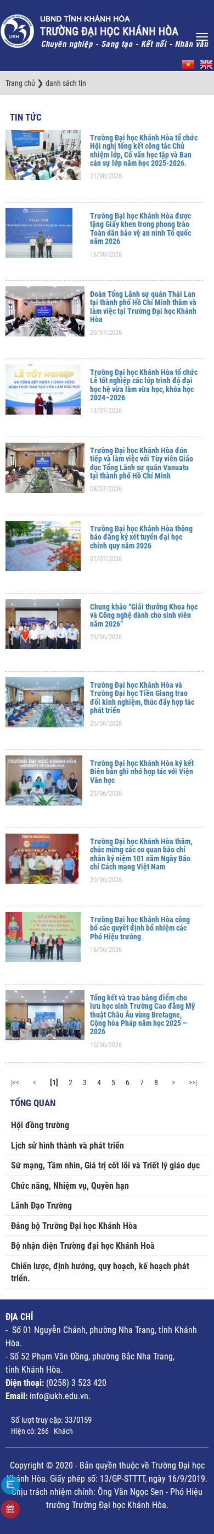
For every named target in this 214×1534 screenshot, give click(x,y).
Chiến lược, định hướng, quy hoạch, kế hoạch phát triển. (100, 1272)
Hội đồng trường (40, 1125)
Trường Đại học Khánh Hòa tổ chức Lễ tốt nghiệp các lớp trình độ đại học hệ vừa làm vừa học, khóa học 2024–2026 (144, 385)
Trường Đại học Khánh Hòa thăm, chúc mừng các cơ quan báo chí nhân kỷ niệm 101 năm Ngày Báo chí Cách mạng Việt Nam (141, 854)
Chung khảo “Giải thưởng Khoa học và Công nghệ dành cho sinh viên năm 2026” (144, 615)
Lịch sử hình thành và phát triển (67, 1145)
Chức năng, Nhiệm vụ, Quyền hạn (70, 1186)
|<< (15, 1082)
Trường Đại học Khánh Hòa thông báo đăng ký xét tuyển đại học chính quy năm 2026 (141, 537)
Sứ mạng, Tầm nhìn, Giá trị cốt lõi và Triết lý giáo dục (105, 1165)
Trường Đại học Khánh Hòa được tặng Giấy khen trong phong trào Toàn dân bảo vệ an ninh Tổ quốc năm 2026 (140, 228)
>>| (193, 1082)
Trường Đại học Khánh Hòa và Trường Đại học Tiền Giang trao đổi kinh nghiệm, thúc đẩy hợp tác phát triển (142, 698)
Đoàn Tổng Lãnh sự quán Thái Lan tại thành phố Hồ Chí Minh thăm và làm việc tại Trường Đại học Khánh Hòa (143, 307)
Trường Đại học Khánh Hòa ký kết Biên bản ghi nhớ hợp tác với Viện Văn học (142, 772)
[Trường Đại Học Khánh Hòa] (105, 28)
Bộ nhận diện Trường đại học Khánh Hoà (83, 1246)
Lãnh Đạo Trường (41, 1205)
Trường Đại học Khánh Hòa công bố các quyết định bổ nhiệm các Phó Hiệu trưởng (140, 928)
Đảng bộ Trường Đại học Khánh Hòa (74, 1226)
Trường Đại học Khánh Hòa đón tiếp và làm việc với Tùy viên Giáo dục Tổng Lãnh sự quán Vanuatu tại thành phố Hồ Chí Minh (141, 463)
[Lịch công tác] (10, 1509)
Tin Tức (26, 117)
